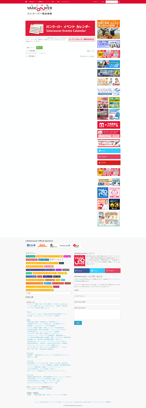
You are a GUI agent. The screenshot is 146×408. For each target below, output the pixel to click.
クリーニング (40, 345)
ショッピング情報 (32, 306)
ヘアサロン (64, 347)
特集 (58, 1)
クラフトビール (38, 315)
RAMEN (57, 315)
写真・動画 (57, 276)
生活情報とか (40, 1)
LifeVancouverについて (46, 402)
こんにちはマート (39, 325)
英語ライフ (48, 283)
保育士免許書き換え (32, 343)
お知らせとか (31, 1)
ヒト (48, 1)
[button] (87, 56)
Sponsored (66, 270)
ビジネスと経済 (50, 280)
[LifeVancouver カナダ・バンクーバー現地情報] (26, 1)
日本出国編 (41, 388)
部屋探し (29, 394)
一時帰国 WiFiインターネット (42, 355)
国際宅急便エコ (60, 335)
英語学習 (64, 306)
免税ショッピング (48, 327)
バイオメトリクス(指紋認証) (46, 335)
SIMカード (30, 357)
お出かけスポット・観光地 (53, 306)
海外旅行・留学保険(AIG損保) (46, 339)
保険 (52, 337)
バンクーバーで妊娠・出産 (34, 304)
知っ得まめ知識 (31, 256)
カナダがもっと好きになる (60, 304)
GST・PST (35, 349)
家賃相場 (29, 325)
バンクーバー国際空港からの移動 (36, 367)
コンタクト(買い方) (32, 347)
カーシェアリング (53, 370)
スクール (56, 286)
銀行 (28, 349)
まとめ (39, 276)
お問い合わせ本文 (80, 308)
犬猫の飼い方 (43, 322)
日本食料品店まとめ (32, 331)
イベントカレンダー (65, 1)
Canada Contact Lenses (53, 343)
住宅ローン (50, 394)
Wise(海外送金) (59, 327)
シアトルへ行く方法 (42, 363)
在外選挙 (56, 331)
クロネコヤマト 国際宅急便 (62, 337)
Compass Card (31, 341)
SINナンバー (59, 339)
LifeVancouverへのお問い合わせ (82, 402)
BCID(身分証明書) (32, 329)
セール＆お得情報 (31, 276)
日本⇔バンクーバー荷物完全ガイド (49, 347)
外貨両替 (64, 343)
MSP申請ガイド (53, 322)
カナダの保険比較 (50, 325)
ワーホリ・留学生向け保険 (34, 327)
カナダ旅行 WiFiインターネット (60, 355)
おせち (39, 314)
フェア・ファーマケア (46, 331)
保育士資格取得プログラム (50, 376)
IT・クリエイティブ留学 (53, 380)
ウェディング (31, 345)
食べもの (41, 306)
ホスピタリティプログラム (34, 382)
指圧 (56, 382)
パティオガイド (48, 315)
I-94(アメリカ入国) (55, 363)
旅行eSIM (64, 363)
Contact (102, 1)
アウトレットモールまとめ (57, 329)
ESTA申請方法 (31, 363)
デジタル (67, 283)
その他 (52, 1)
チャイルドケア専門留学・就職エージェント (50, 378)
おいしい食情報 (49, 266)
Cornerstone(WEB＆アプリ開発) (36, 380)
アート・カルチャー (58, 283)
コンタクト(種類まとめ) (52, 345)
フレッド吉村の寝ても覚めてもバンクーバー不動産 (40, 290)
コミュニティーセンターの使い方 (57, 341)
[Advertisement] (93, 9)
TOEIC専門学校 (31, 378)
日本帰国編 (49, 388)
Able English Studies (32, 259)
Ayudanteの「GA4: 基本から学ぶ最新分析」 (44, 273)
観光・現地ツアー (43, 259)
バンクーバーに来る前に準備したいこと (38, 308)
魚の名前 (29, 315)
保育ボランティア (48, 382)
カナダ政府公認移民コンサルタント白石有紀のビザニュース (42, 263)
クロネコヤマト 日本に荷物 (34, 333)
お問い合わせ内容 (80, 302)
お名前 (76, 290)
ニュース (29, 273)
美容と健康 (67, 256)
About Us (95, 1)
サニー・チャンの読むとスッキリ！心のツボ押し (39, 286)
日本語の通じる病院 (32, 322)
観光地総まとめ (31, 339)
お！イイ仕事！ (62, 273)
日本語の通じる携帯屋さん (47, 349)
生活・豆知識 (47, 304)
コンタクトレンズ (32, 335)
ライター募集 (57, 402)
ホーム (37, 402)
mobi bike (42, 343)
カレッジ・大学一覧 (65, 376)
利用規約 (77, 281)
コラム (58, 280)
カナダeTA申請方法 (32, 369)
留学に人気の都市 (44, 329)
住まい (61, 263)
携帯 (36, 357)
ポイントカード (41, 341)
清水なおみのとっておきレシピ (35, 266)
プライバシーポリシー (114, 279)
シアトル (62, 370)
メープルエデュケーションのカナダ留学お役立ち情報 (40, 270)
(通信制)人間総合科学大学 (34, 376)
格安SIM (46, 333)
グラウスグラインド (32, 365)
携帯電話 (29, 355)
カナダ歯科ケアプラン (59, 323)
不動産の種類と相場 (39, 394)
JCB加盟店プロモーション (34, 323)
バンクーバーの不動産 (61, 394)
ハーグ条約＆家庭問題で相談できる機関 (38, 337)
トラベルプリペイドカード (54, 367)
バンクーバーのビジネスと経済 (35, 283)
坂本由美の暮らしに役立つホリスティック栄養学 (49, 256)
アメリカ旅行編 (44, 369)
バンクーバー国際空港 (46, 365)
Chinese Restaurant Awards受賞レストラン (55, 314)
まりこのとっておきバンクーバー (35, 280)
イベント (58, 270)
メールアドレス (79, 296)
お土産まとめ (47, 323)
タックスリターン (55, 333)
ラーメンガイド (31, 314)
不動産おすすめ (48, 276)
